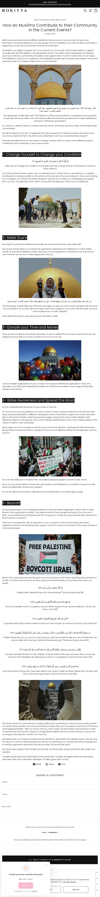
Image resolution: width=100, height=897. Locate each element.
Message (7, 806)
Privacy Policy (70, 882)
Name (5, 782)
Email (5, 794)
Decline (76, 889)
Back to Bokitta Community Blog (52, 860)
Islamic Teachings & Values (44, 20)
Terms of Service (75, 840)
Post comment (50, 832)
